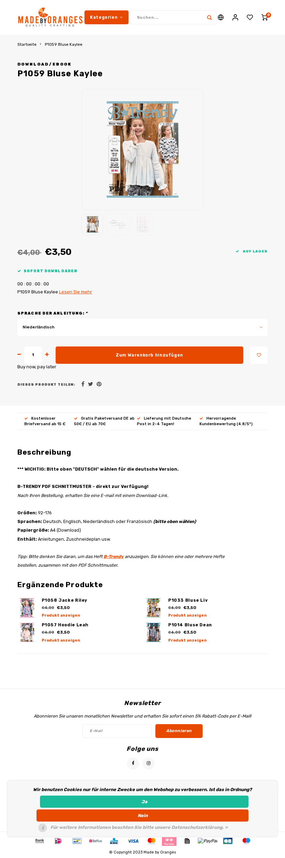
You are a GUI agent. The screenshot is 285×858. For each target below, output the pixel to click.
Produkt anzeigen (61, 615)
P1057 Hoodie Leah (65, 624)
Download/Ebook (44, 64)
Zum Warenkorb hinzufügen (149, 355)
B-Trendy (114, 556)
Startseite (26, 44)
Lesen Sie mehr (75, 291)
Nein (143, 815)
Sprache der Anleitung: (52, 313)
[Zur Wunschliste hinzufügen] (259, 355)
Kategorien (103, 17)
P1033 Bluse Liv (187, 600)
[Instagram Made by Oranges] (148, 763)
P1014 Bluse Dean (190, 624)
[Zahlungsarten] (39, 840)
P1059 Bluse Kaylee (63, 44)
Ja (144, 801)
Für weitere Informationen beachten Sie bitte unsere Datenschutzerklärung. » (139, 827)
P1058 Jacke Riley (65, 600)
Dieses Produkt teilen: (46, 384)
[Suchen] (210, 17)
